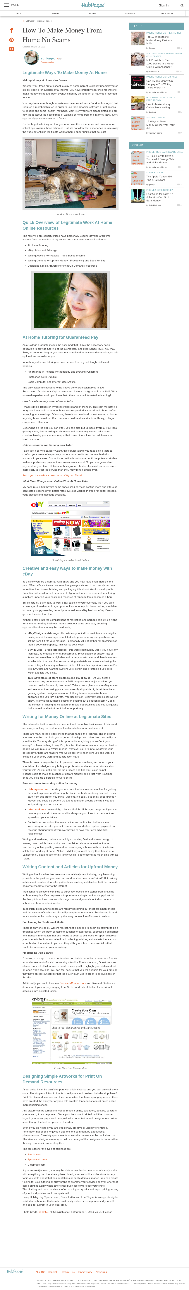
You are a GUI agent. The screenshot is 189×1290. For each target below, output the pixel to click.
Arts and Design (155, 118)
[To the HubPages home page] (15, 1271)
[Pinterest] (11, 40)
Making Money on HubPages (161, 77)
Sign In (164, 5)
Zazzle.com (34, 1154)
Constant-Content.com (73, 983)
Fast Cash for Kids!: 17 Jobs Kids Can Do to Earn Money (159, 197)
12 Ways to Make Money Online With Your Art (160, 125)
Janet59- (44, 1212)
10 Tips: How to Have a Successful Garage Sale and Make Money (160, 159)
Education (167, 13)
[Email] (11, 50)
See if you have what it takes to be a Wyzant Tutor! (52, 475)
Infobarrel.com (37, 809)
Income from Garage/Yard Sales (164, 152)
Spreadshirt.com (37, 1159)
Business (130, 13)
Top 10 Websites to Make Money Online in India (159, 40)
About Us (40, 1272)
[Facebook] (11, 31)
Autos (55, 13)
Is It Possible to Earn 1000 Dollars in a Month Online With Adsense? (160, 63)
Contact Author (47, 62)
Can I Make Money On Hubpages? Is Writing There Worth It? (159, 84)
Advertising (101, 1272)
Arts (18, 13)
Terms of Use (68, 1272)
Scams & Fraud (154, 173)
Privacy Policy (85, 1272)
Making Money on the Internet (163, 33)
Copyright (53, 1272)
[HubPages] (93, 5)
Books (92, 13)
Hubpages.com (37, 789)
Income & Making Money (159, 190)
